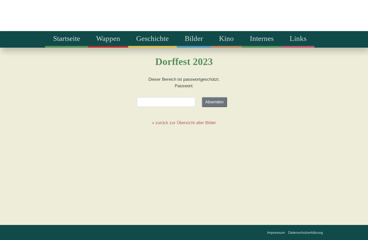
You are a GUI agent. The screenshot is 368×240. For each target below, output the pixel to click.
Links (298, 38)
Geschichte (152, 38)
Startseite (66, 38)
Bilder (194, 38)
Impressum (276, 232)
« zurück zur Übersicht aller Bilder (184, 122)
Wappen (108, 38)
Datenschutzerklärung (305, 232)
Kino (226, 38)
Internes (262, 38)
